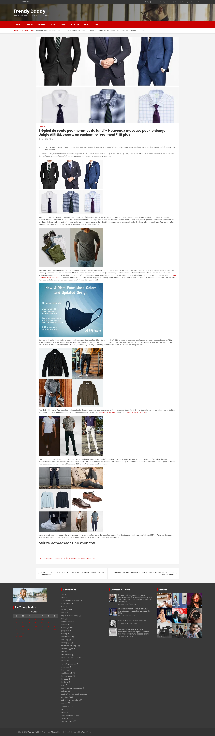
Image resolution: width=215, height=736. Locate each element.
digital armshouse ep (69, 616)
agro (63, 597)
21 (55, 626)
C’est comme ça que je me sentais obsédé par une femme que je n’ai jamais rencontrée (72, 573)
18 (36, 626)
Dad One (133, 623)
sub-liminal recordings (70, 700)
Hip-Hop (64, 640)
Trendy (169, 2)
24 (29, 630)
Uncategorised (67, 715)
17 (29, 626)
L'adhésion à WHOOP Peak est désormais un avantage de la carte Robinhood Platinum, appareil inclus (133, 631)
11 (36, 623)
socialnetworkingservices (71, 688)
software (65, 691)
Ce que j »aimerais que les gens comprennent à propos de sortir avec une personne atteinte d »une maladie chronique (135, 598)
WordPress (86, 732)
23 (23, 630)
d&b (62, 607)
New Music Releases (69, 658)
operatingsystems (68, 664)
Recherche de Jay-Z (107, 412)
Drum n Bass (66, 622)
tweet (63, 709)
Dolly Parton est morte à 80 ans (132, 620)
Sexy (200, 2)
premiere (65, 667)
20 (48, 626)
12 (42, 623)
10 (29, 623)
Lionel (132, 616)
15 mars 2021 (43, 139)
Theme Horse (56, 732)
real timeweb (66, 673)
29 (17, 633)
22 (16, 630)
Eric (51, 139)
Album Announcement (70, 601)
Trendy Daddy (29, 11)
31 (29, 633)
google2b (65, 631)
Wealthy (185, 2)
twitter (64, 712)
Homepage (65, 643)
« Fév (15, 636)
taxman (64, 703)
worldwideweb (67, 721)
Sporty (162, 2)
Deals (63, 613)
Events (64, 625)
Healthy (154, 2)
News (63, 661)
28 (55, 630)
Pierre (132, 636)
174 (62, 594)
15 (16, 626)
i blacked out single (69, 646)
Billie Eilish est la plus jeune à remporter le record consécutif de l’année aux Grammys (144, 573)
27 (48, 630)
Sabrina (133, 604)
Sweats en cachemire (136, 412)
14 (55, 623)
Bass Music (65, 604)
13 (48, 623)
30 (23, 633)
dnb (62, 619)
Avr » (21, 636)
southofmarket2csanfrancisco (73, 694)
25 (36, 630)
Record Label (66, 676)
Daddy (147, 2)
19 (42, 626)
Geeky (177, 2)
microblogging (67, 649)
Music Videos (66, 655)
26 (42, 630)
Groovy (193, 2)
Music (63, 652)
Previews (65, 670)
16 (23, 626)
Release (64, 679)
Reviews (64, 682)
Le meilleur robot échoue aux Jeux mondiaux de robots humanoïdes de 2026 (134, 611)
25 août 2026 (123, 604)
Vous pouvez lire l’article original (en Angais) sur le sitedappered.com (67, 558)
